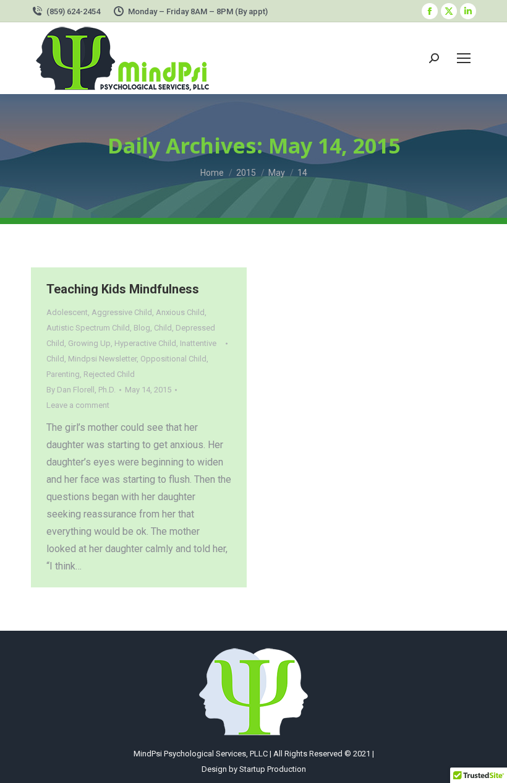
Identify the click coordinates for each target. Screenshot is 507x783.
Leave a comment (77, 405)
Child (163, 327)
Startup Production (272, 769)
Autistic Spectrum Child (88, 327)
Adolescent (67, 312)
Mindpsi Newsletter (102, 358)
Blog (142, 327)
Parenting (63, 374)
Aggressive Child (122, 312)
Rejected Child (109, 374)
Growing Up (89, 343)
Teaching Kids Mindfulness (122, 289)
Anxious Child (180, 312)
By (81, 389)
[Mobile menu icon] (463, 58)
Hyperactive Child (145, 343)
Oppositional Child (173, 358)
